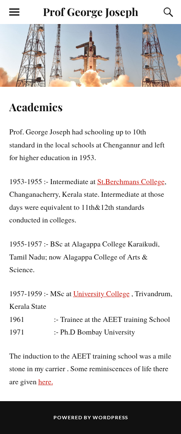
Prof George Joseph (90, 11)
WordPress (110, 417)
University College (101, 293)
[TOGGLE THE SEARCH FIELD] (167, 12)
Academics (36, 106)
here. (45, 381)
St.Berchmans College (131, 181)
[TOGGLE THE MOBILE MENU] (14, 12)
